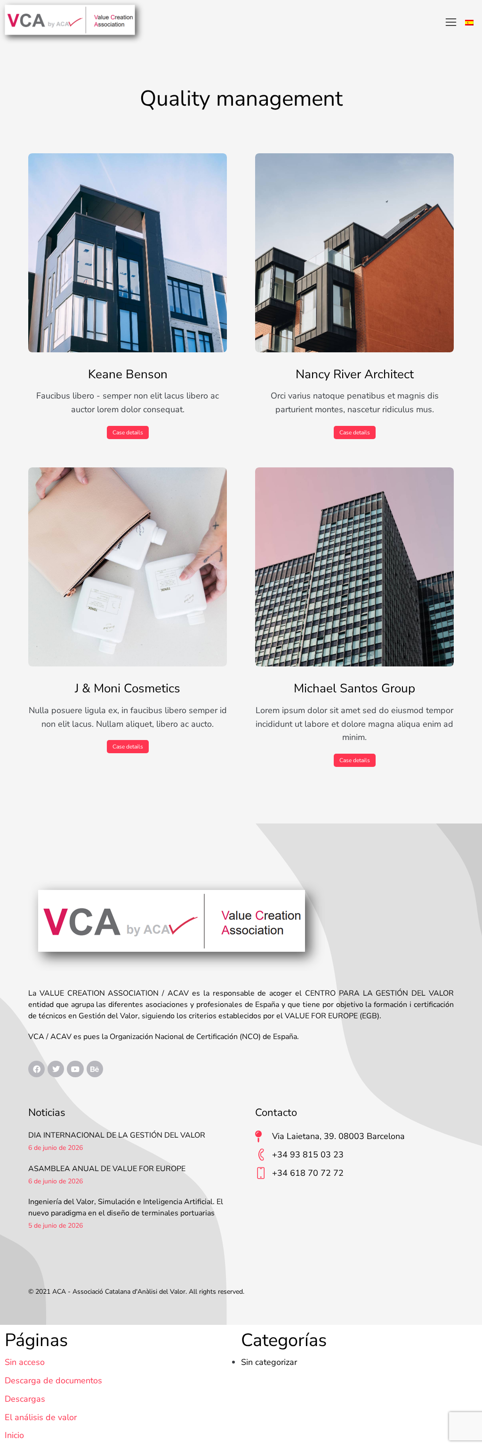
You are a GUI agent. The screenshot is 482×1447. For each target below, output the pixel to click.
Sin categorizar (269, 1362)
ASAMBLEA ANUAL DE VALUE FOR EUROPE (106, 1169)
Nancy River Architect (355, 374)
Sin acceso (25, 1362)
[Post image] (127, 252)
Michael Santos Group (354, 689)
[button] (451, 22)
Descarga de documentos (53, 1380)
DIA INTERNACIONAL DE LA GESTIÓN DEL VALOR (116, 1135)
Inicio (14, 1435)
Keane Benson (128, 374)
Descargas (25, 1399)
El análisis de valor (41, 1417)
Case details (127, 432)
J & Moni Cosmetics (127, 689)
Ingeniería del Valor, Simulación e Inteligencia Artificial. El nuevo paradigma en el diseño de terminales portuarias (125, 1207)
